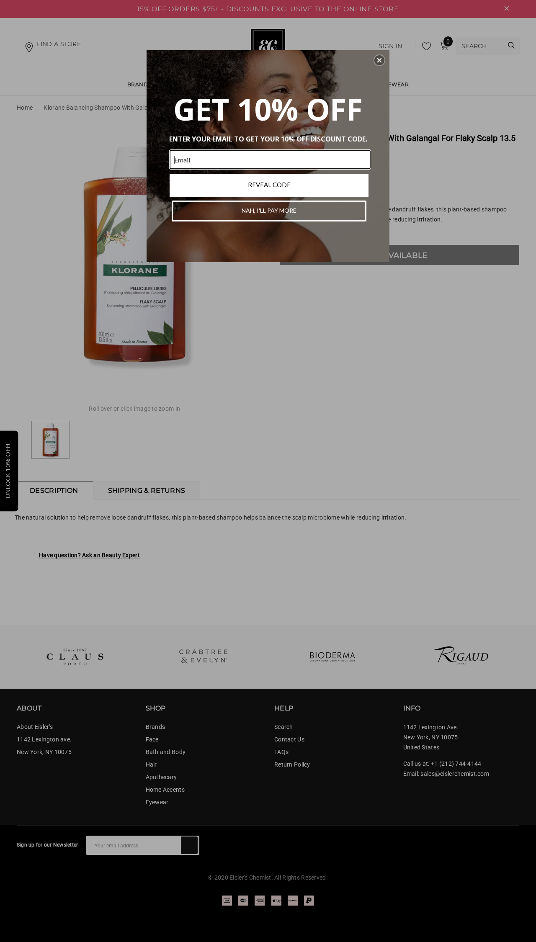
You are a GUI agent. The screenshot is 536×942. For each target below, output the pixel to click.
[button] (379, 60)
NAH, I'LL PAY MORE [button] (269, 210)
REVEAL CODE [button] (269, 184)
